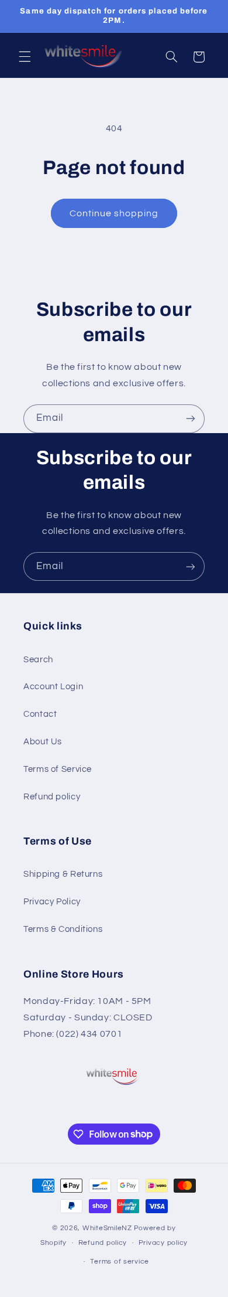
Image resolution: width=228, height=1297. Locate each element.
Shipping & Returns (62, 874)
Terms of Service (57, 769)
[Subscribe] (190, 418)
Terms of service (119, 1261)
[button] (24, 56)
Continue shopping (114, 213)
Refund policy (51, 796)
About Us (42, 741)
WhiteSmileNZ (107, 1228)
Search (38, 659)
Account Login (53, 686)
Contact (40, 714)
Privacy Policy (52, 901)
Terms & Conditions (62, 929)
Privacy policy (163, 1243)
